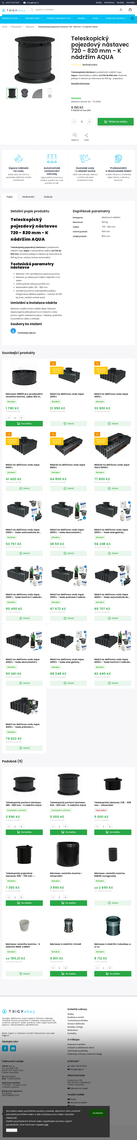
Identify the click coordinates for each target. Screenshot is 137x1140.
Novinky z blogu (75, 1027)
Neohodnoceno (90, 64)
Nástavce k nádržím (111, 217)
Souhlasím (98, 1113)
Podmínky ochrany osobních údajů (85, 1054)
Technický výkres (27, 332)
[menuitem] (12, 18)
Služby (99, 2)
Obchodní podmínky (78, 1051)
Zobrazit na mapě (79, 1088)
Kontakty (131, 2)
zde (46, 1124)
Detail (71, 423)
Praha (73, 1099)
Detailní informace (80, 83)
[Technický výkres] (13, 332)
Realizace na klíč (76, 1017)
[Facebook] (5, 1048)
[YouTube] (13, 1048)
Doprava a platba (76, 1044)
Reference (109, 2)
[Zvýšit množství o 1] (89, 122)
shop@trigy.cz (76, 1069)
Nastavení (11, 1130)
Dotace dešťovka (76, 1024)
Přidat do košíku (118, 121)
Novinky (120, 2)
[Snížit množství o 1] (74, 122)
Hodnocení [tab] (28, 196)
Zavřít (129, 144)
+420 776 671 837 (78, 1066)
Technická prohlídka (78, 1020)
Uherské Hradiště (78, 1103)
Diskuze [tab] (48, 196)
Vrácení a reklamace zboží (81, 1048)
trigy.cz (5, 1035)
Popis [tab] (10, 196)
